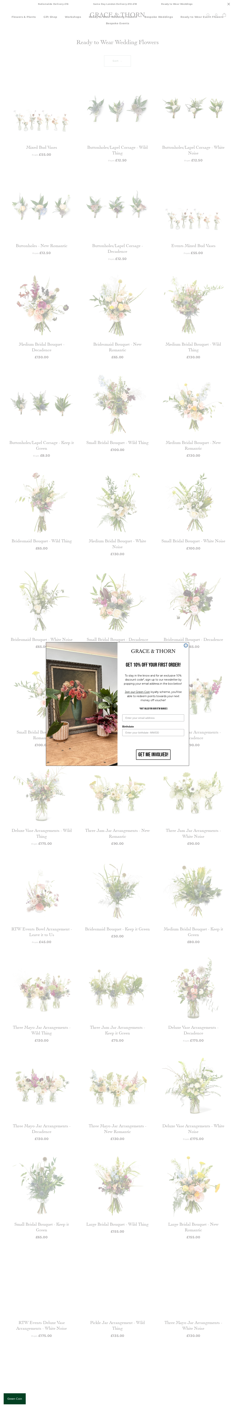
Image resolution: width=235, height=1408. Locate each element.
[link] (153, 651)
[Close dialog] (186, 645)
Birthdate (128, 726)
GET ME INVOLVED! (153, 754)
